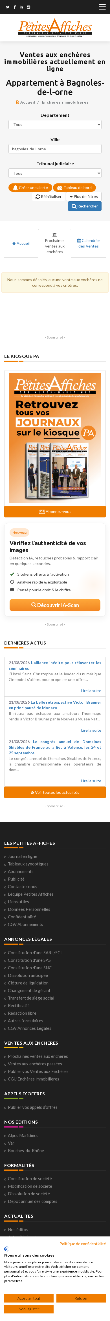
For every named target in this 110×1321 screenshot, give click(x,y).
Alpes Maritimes (23, 1135)
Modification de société (30, 1186)
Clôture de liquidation (28, 982)
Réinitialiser (50, 196)
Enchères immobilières (65, 102)
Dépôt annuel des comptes (32, 1201)
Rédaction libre (22, 1013)
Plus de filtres (85, 196)
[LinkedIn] (21, 7)
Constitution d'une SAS (29, 960)
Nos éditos (18, 1229)
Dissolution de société (29, 1193)
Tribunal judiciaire (55, 163)
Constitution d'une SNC (30, 967)
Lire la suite (91, 690)
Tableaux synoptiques (28, 863)
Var (11, 1142)
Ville (55, 139)
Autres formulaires (25, 1020)
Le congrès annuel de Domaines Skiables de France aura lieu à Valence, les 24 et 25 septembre (55, 747)
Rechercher (87, 206)
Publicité (16, 878)
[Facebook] (14, 7)
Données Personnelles (29, 909)
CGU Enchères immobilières (33, 1078)
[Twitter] (7, 7)
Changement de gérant (29, 990)
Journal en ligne (22, 856)
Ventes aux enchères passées (35, 1063)
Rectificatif (18, 1005)
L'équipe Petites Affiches (31, 894)
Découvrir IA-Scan (57, 605)
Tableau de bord (77, 187)
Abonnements (21, 871)
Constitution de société (30, 1178)
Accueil (28, 102)
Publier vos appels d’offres (33, 1107)
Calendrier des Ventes (89, 243)
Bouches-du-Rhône (26, 1150)
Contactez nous (22, 886)
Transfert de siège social (31, 997)
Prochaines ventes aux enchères (55, 246)
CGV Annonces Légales (29, 1028)
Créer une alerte (33, 187)
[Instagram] (28, 7)
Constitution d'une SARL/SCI (35, 952)
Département (55, 115)
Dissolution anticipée (28, 975)
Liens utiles (18, 901)
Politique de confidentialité (83, 1243)
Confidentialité (22, 916)
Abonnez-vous (58, 511)
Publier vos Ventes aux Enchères (38, 1071)
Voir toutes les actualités (56, 792)
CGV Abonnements (25, 924)
